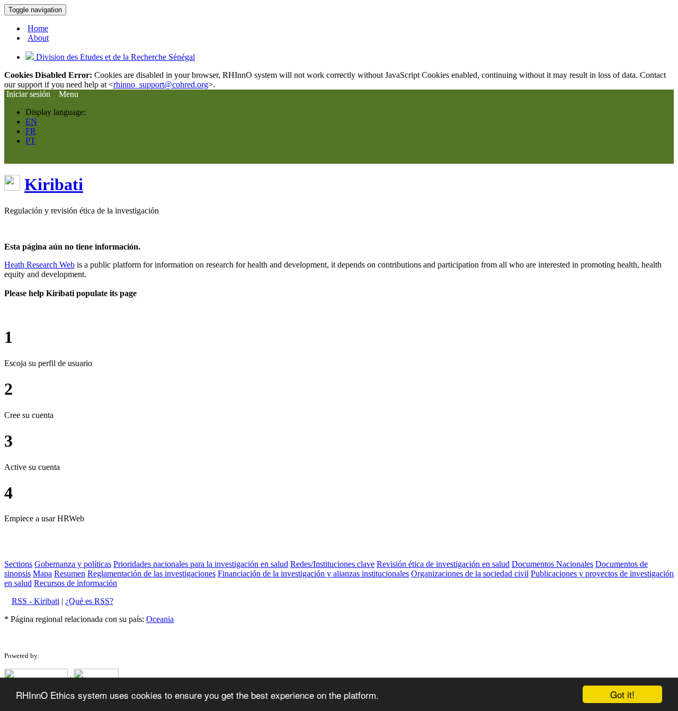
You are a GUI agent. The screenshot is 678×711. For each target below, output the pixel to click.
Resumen (69, 573)
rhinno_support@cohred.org (160, 84)
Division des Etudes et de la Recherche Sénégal (114, 56)
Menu (69, 94)
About (38, 37)
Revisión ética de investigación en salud (443, 563)
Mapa (42, 573)
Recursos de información (75, 583)
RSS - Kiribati (35, 601)
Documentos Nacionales (552, 563)
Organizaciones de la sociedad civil (470, 573)
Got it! (622, 694)
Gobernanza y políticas (72, 563)
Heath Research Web (39, 264)
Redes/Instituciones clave (332, 563)
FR (30, 131)
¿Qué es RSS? (89, 601)
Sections (18, 563)
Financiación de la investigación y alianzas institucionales (313, 573)
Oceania (160, 619)
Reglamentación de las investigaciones (151, 573)
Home (38, 28)
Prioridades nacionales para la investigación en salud (200, 563)
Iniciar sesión (27, 94)
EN (31, 121)
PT (30, 140)
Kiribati (53, 184)
